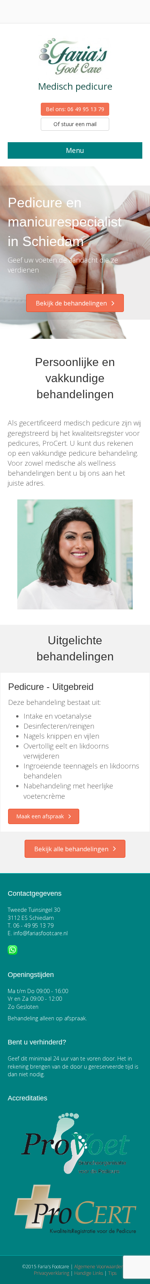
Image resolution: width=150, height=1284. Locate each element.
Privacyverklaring (51, 1273)
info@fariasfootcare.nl (40, 933)
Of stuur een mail (75, 124)
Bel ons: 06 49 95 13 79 (75, 109)
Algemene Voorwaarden (99, 1266)
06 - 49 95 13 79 (33, 925)
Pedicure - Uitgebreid (50, 686)
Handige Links (88, 1273)
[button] (75, 303)
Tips (112, 1273)
